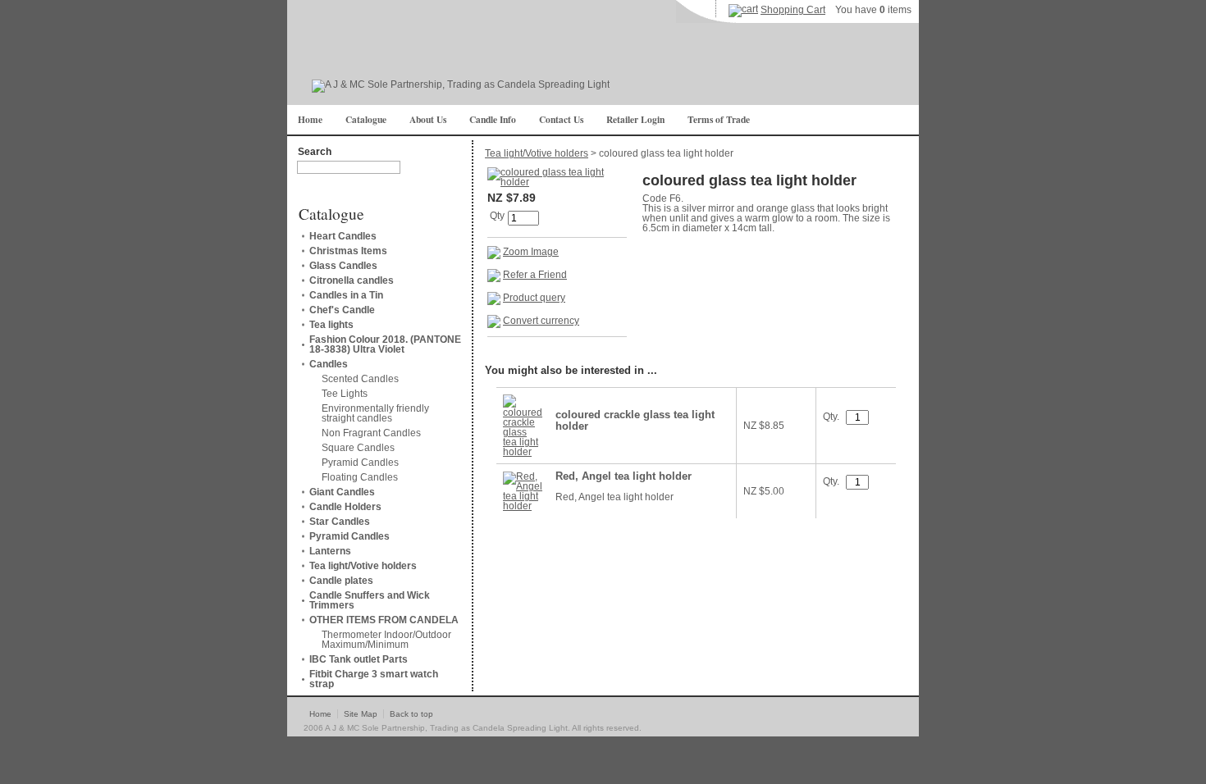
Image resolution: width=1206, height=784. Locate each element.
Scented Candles (360, 379)
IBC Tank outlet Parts (358, 659)
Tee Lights (345, 394)
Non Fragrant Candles (371, 433)
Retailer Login (635, 119)
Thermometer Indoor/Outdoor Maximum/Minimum (386, 640)
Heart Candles (343, 236)
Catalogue (365, 119)
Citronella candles (351, 280)
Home (310, 119)
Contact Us (561, 119)
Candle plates (341, 581)
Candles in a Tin (346, 295)
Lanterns (330, 551)
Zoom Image (531, 252)
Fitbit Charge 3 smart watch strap (373, 679)
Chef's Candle (342, 310)
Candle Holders (345, 507)
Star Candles (339, 521)
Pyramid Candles (360, 462)
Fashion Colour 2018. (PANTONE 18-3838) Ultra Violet (385, 344)
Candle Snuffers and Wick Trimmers (369, 600)
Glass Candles (343, 266)
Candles (328, 364)
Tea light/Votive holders (363, 566)
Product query (534, 298)
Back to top (411, 713)
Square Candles (358, 448)
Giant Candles (342, 492)
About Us (427, 119)
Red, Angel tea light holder (623, 476)
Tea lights (331, 325)
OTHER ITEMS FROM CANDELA (384, 620)
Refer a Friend (535, 275)
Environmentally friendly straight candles (375, 413)
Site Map (360, 713)
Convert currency (541, 321)
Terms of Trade (719, 119)
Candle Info (492, 119)
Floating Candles (360, 477)
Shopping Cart (793, 10)
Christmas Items (348, 251)
